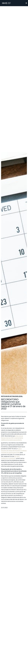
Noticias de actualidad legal (12, 396)
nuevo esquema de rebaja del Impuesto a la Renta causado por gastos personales (14, 450)
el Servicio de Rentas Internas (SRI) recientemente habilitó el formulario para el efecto (12, 438)
